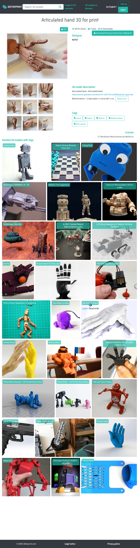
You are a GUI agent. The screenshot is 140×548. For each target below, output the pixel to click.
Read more (122, 98)
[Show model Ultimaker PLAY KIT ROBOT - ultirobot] (65, 477)
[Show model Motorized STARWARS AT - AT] (24, 201)
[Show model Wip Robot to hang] (65, 319)
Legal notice (70, 544)
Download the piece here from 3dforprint (114, 33)
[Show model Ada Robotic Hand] (109, 319)
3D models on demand (91, 6)
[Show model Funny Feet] (109, 161)
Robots (101, 118)
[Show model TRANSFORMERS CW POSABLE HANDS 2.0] (119, 358)
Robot (89, 118)
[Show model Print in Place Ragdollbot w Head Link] (26, 319)
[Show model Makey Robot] (74, 358)
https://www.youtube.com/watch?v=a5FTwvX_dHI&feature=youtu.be (102, 94)
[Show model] (116, 280)
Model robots (117, 118)
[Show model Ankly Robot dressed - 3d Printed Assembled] (28, 398)
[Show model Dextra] (18, 280)
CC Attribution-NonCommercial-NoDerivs (116, 136)
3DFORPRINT (13, 6)
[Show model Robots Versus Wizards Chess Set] (65, 161)
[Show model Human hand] (116, 437)
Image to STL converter (70, 6)
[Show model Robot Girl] (26, 477)
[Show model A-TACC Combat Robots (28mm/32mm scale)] (73, 240)
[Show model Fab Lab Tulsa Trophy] (114, 398)
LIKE (65, 29)
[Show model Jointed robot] (26, 161)
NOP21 (75, 39)
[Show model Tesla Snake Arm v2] (64, 437)
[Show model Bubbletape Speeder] (28, 240)
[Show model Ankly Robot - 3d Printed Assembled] (73, 398)
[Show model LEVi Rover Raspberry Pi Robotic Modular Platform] (114, 240)
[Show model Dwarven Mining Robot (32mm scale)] (119, 201)
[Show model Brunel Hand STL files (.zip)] (64, 280)
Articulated (81, 124)
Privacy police (113, 544)
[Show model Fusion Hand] (109, 477)
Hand (78, 118)
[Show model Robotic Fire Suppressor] (74, 201)
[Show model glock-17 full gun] (18, 437)
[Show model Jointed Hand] (24, 358)
